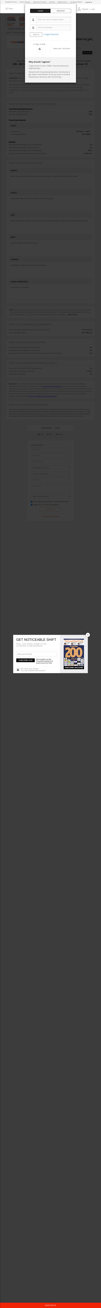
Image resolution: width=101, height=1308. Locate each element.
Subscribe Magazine (74, 668)
